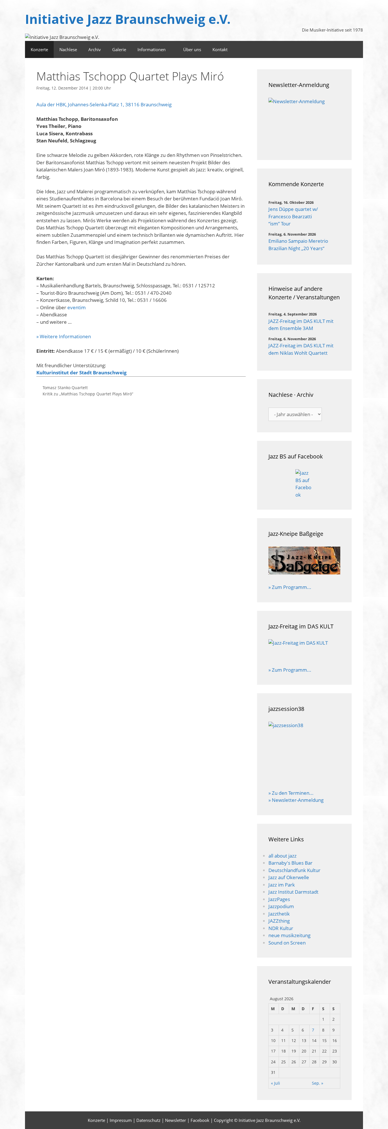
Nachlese (68, 49)
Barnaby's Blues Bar (290, 863)
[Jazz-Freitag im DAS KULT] (304, 649)
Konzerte (39, 49)
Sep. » (317, 1083)
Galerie (119, 49)
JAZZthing (279, 921)
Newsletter (175, 1120)
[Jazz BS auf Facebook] (304, 483)
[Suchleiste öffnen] (339, 49)
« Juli (275, 1083)
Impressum (121, 1120)
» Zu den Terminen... (291, 793)
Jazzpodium (281, 906)
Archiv (94, 49)
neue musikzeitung (289, 935)
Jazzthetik (279, 913)
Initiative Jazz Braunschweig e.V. (128, 19)
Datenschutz (148, 1120)
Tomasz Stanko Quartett (65, 387)
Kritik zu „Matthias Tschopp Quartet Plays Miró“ (88, 394)
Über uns (192, 49)
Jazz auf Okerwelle (288, 877)
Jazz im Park (281, 884)
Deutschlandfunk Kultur (294, 870)
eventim (76, 307)
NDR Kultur (280, 928)
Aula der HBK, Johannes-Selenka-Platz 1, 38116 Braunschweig (104, 104)
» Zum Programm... (289, 587)
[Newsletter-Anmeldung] (304, 123)
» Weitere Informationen (63, 336)
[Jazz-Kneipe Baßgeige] (304, 572)
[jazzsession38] (304, 752)
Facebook (200, 1120)
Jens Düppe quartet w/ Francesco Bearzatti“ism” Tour (293, 216)
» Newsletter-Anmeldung (296, 800)
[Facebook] (355, 49)
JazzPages (279, 899)
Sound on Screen (287, 942)
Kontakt (220, 49)
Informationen (151, 49)
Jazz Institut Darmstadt (293, 892)
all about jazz (282, 855)
